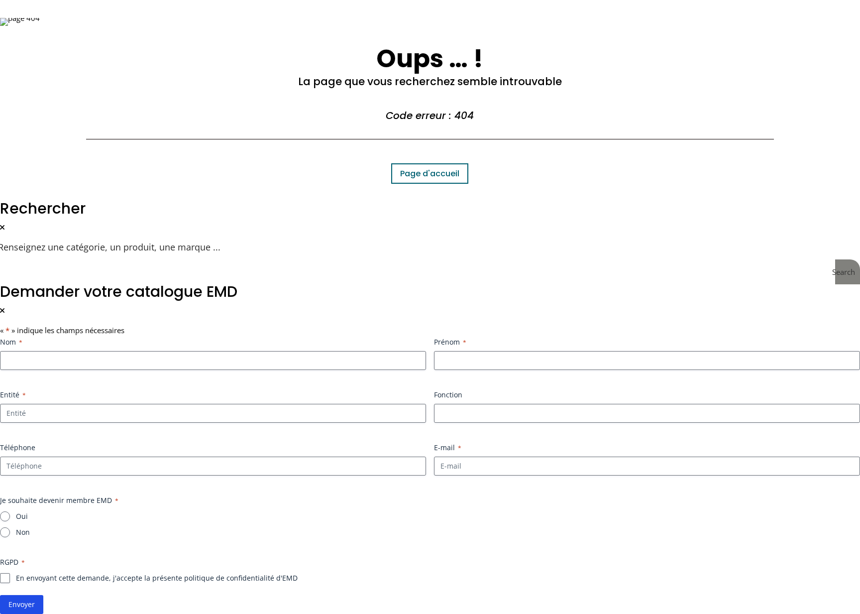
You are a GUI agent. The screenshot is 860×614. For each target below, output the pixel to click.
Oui (22, 516)
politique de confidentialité (229, 578)
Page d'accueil (429, 173)
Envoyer (21, 604)
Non (23, 532)
